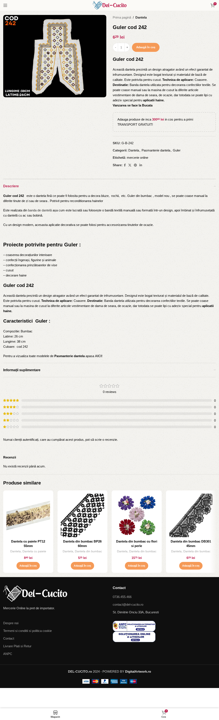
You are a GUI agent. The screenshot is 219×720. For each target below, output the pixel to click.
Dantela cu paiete (34, 551)
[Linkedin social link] (140, 165)
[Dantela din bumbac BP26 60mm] (82, 515)
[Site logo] (109, 5)
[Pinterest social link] (135, 165)
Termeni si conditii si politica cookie (27, 631)
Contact (8, 638)
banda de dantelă (40, 210)
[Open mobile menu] (5, 5)
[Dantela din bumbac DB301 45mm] (191, 515)
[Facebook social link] (125, 165)
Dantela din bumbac (88, 551)
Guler (177, 150)
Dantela (141, 17)
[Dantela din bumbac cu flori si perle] (136, 515)
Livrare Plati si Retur (17, 646)
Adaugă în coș (145, 47)
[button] (28, 566)
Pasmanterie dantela (156, 150)
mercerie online (137, 157)
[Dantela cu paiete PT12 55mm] (28, 515)
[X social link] (130, 165)
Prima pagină (122, 17)
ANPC (7, 654)
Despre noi (10, 623)
